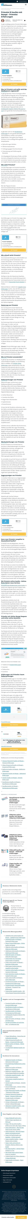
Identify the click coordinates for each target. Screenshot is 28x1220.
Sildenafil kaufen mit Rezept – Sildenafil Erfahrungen (16, 851)
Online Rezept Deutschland (9, 1173)
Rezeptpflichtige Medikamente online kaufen (13, 585)
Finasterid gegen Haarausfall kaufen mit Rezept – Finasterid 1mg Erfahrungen (15, 987)
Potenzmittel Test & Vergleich (16, 282)
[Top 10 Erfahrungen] (7, 5)
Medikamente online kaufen (9, 1177)
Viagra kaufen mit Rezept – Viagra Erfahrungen (15, 865)
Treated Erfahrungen (15, 664)
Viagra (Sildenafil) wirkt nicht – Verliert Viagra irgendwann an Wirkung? (13, 1120)
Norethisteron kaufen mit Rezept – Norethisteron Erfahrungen (17, 800)
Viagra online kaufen (7, 1180)
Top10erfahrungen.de (6, 8)
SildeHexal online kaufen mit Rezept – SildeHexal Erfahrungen (16, 837)
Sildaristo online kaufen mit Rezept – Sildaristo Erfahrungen (17, 816)
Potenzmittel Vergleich (8, 1175)
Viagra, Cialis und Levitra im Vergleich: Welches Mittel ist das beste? (14, 1144)
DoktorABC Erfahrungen (6, 746)
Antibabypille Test (7, 1182)
